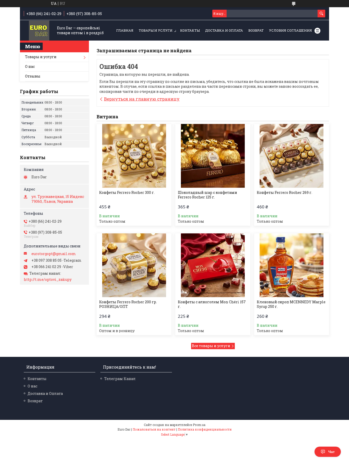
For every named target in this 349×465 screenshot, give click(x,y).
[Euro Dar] (39, 30)
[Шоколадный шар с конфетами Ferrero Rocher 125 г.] (212, 156)
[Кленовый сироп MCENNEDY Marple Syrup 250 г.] (291, 265)
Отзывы (32, 76)
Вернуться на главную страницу (142, 99)
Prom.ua (199, 425)
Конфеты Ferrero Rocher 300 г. (127, 192)
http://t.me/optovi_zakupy (48, 279)
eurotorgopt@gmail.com (53, 254)
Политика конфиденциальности (205, 429)
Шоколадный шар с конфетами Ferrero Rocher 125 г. (207, 194)
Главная (124, 30)
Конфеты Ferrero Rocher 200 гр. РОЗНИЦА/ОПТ (128, 304)
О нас (30, 66)
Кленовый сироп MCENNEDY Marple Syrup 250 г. (291, 304)
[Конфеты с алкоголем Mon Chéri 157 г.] (212, 265)
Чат (331, 452)
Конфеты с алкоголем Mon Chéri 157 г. (212, 304)
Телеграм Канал (120, 378)
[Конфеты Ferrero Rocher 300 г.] (134, 156)
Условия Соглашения (290, 30)
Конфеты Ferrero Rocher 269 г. (284, 192)
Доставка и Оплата (224, 30)
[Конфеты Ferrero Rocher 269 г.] (291, 156)
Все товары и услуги (211, 345)
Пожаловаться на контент (154, 429)
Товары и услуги (155, 30)
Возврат (256, 30)
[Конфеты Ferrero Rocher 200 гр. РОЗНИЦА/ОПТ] (134, 265)
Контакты (190, 30)
